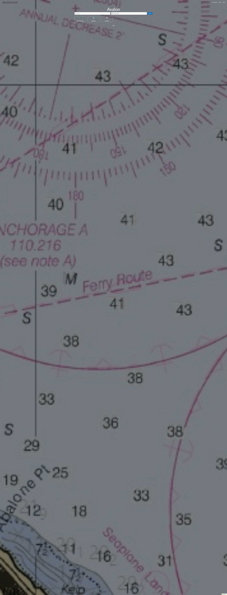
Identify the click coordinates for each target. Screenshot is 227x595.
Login (220, 2)
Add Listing (214, 2)
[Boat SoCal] (10, 2)
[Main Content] (113, 25)
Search (224, 2)
